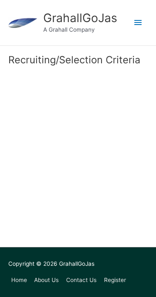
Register (115, 280)
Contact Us (81, 280)
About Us (46, 280)
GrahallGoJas (80, 18)
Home (19, 280)
